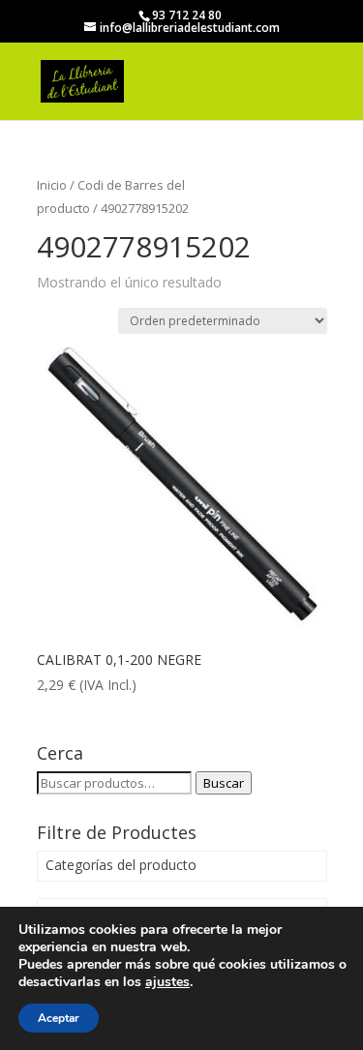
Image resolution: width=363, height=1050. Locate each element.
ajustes (167, 982)
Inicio (52, 185)
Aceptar (58, 1018)
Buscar (223, 783)
